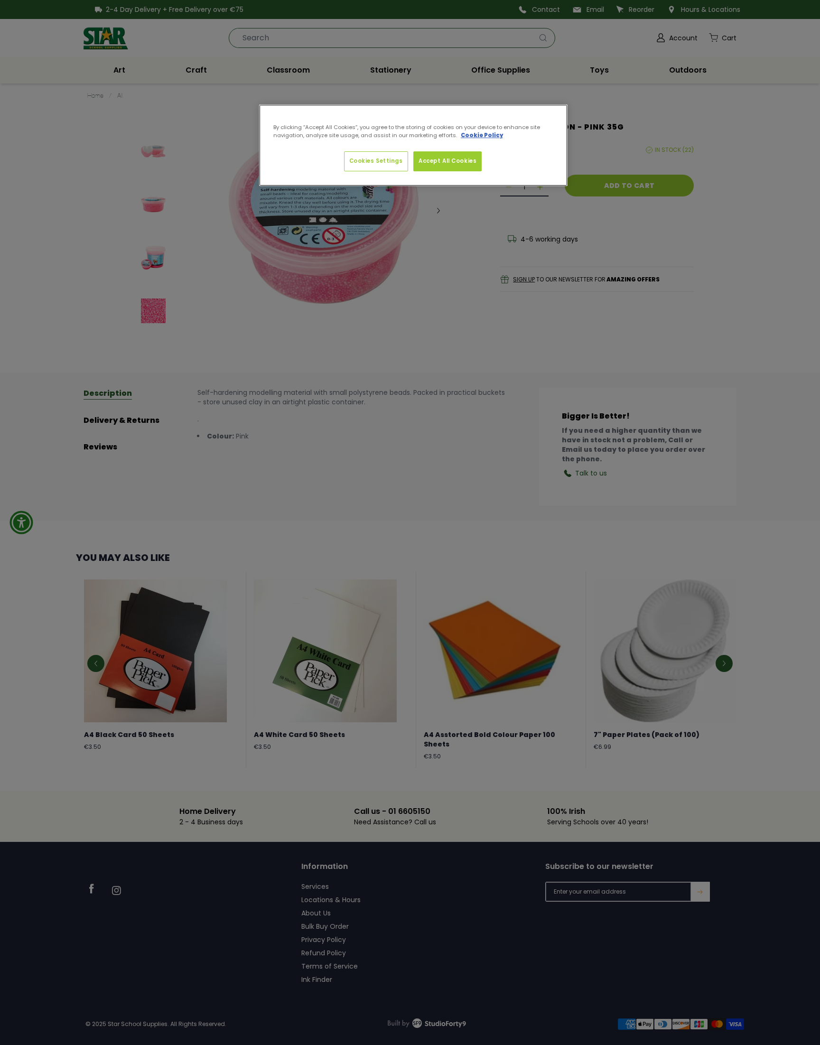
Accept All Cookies (447, 161)
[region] (413, 145)
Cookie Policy (482, 135)
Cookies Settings (376, 161)
